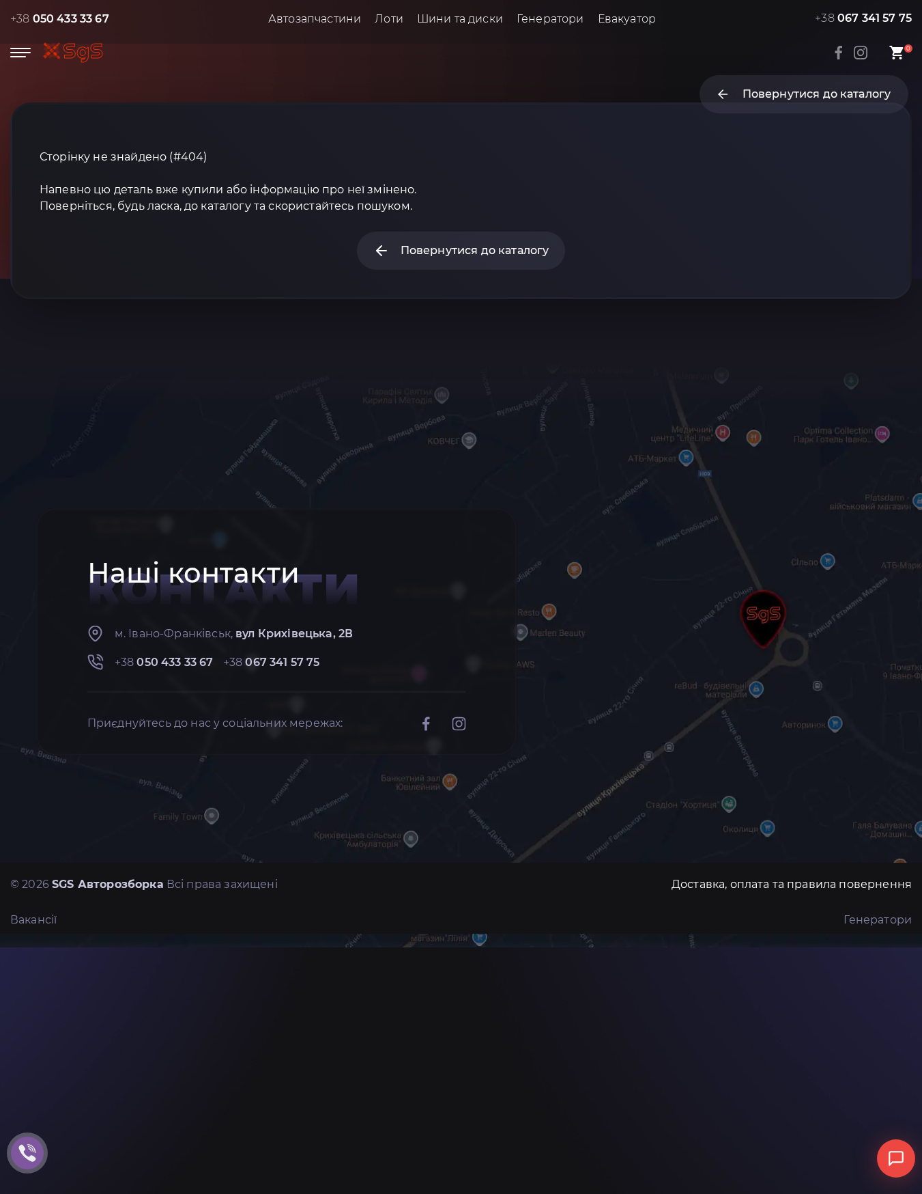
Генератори (550, 18)
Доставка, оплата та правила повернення (792, 884)
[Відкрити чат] (896, 1158)
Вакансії (33, 919)
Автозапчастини (314, 18)
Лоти (389, 18)
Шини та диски (460, 18)
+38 (59, 18)
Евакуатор (627, 18)
